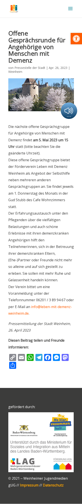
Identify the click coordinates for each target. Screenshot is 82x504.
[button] (76, 38)
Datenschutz (53, 485)
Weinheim (15, 72)
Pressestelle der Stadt (29, 68)
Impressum (29, 485)
